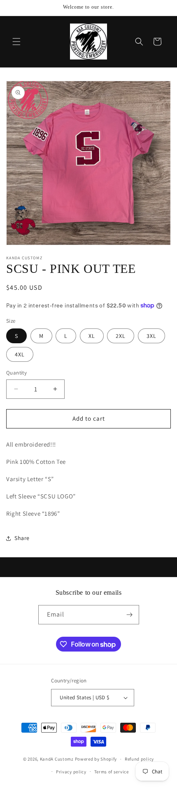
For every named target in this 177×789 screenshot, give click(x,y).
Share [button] (22, 538)
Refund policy (139, 759)
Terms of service (111, 772)
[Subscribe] (130, 614)
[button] (16, 42)
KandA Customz (57, 759)
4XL (20, 354)
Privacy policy (71, 772)
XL (91, 336)
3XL (151, 336)
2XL (121, 336)
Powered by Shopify (96, 759)
